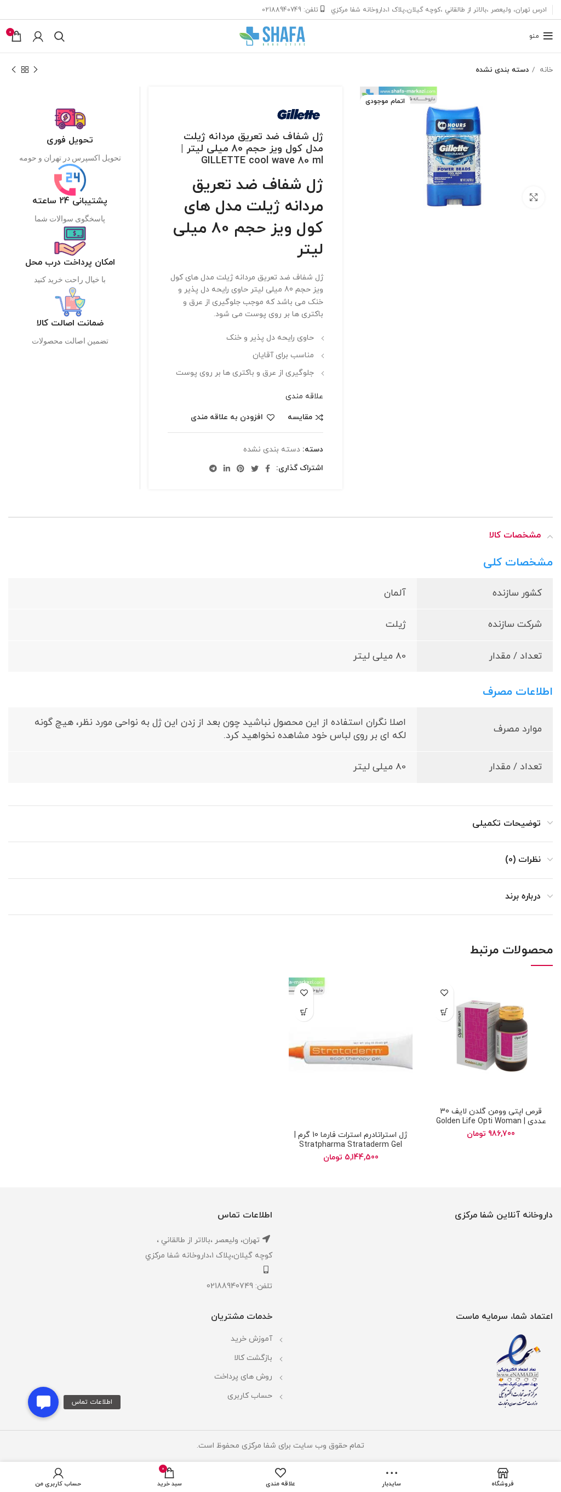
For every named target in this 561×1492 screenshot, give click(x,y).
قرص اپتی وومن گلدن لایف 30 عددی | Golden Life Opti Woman (491, 1116)
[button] (43, 1402)
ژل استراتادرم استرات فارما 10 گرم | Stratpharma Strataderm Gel (350, 1140)
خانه (545, 70)
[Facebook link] (267, 468)
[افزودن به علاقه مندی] (444, 992)
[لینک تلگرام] (213, 468)
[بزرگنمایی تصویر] (534, 197)
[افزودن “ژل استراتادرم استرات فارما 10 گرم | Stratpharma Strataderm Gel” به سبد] (303, 1011)
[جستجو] (59, 36)
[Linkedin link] (226, 468)
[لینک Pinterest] (240, 468)
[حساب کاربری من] (38, 36)
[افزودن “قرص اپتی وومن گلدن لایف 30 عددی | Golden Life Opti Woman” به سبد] (444, 1011)
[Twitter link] (255, 468)
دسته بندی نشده (502, 70)
